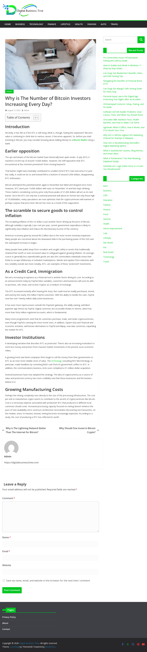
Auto (103, 24)
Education (107, 200)
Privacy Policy (9, 617)
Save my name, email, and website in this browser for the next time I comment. (48, 580)
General (106, 219)
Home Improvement (112, 228)
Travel (114, 24)
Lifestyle (65, 24)
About (5, 623)
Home (8, 24)
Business (20, 24)
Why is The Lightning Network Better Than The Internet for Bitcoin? (26, 430)
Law (105, 233)
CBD (105, 195)
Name (6, 537)
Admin (26, 110)
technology (56, 360)
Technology (36, 24)
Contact (6, 629)
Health (79, 24)
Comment (8, 498)
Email (6, 551)
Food (105, 214)
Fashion (91, 24)
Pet (104, 247)
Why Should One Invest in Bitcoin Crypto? (77, 430)
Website (6, 565)
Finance (52, 24)
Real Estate (108, 252)
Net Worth (108, 242)
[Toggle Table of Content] (34, 117)
